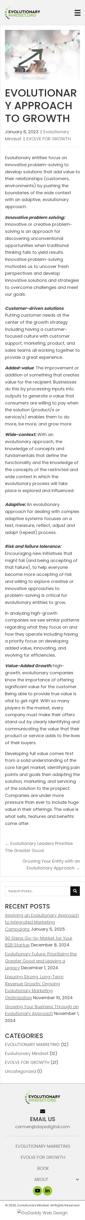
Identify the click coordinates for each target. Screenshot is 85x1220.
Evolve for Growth (43, 1157)
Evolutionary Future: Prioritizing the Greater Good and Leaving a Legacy (41, 961)
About (41, 1179)
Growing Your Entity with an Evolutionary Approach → (51, 864)
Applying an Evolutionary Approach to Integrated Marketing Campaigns (42, 922)
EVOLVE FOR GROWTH (48, 139)
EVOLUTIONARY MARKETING (32, 1044)
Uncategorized (20, 1071)
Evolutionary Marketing (43, 1146)
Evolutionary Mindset (26, 1053)
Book (43, 1168)
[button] (37, 1191)
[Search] (75, 891)
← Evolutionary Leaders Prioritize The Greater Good (39, 846)
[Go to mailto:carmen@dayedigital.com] (42, 1118)
